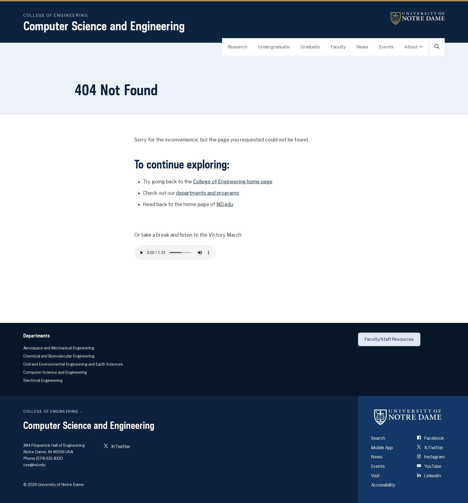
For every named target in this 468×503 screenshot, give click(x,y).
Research (237, 46)
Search (378, 438)
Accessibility (383, 485)
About (410, 46)
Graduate (310, 46)
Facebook (433, 438)
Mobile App (382, 447)
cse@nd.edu (34, 464)
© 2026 (30, 484)
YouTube (432, 466)
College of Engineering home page (232, 181)
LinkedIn (432, 475)
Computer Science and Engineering (104, 26)
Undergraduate (274, 46)
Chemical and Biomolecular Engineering (59, 356)
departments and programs (207, 193)
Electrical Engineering (43, 380)
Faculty (338, 46)
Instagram (434, 456)
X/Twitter (120, 446)
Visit (375, 475)
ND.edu (224, 204)
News (362, 46)
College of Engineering (55, 15)
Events (386, 46)
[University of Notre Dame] (408, 417)
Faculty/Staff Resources (389, 339)
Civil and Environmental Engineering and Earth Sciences (73, 364)
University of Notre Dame (418, 18)
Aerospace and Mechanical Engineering (58, 348)
